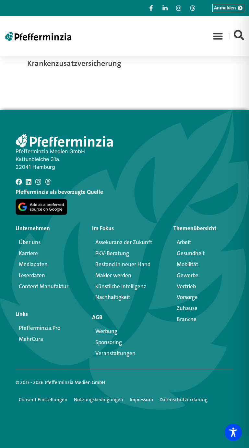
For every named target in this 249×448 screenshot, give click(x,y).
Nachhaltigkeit (112, 297)
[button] (218, 36)
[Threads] (48, 182)
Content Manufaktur (43, 286)
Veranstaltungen (115, 353)
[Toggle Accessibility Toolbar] (233, 432)
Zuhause (187, 308)
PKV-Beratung (112, 253)
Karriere (28, 253)
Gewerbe (187, 275)
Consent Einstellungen (43, 399)
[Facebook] (19, 182)
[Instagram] (38, 182)
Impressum (141, 399)
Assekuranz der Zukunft (123, 242)
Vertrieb (186, 286)
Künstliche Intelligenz (120, 286)
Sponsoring (108, 342)
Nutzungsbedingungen (98, 399)
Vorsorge (187, 297)
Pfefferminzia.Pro (39, 327)
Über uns (30, 242)
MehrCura (31, 338)
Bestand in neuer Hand (122, 264)
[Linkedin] (28, 182)
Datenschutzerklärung (184, 399)
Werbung (106, 331)
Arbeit (184, 242)
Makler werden (113, 275)
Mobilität (187, 264)
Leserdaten (32, 275)
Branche (186, 319)
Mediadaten (33, 264)
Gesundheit (191, 253)
